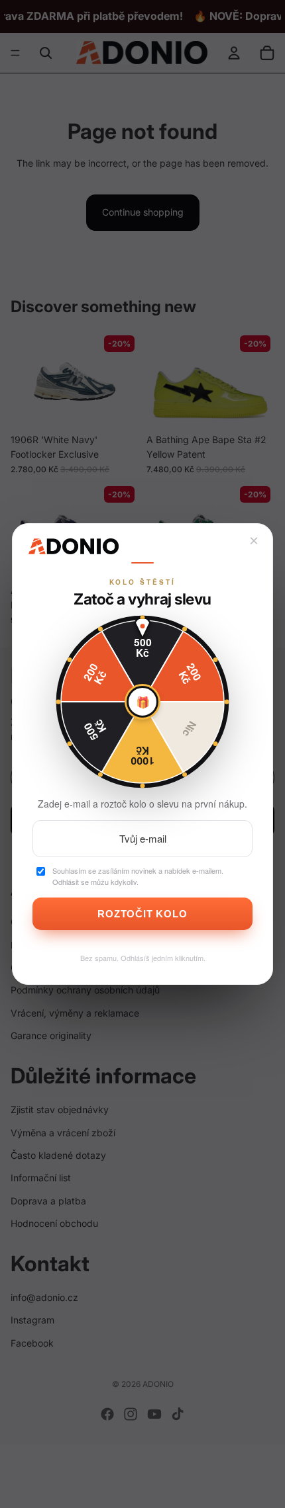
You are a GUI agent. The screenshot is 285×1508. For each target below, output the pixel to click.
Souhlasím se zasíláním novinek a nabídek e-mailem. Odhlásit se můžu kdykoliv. (137, 876)
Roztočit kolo (142, 913)
